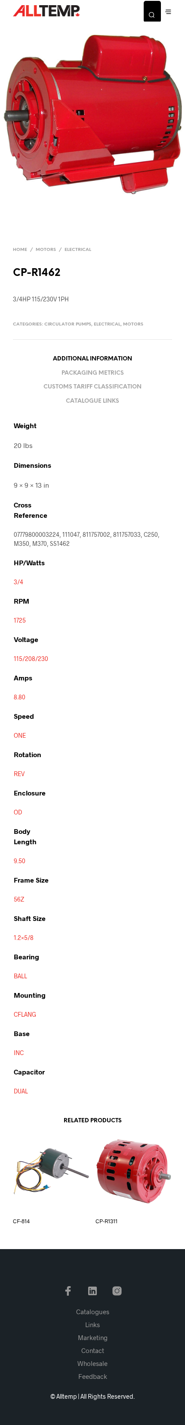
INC (19, 1052)
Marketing (93, 1337)
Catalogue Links (92, 401)
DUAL (21, 1091)
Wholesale (92, 1363)
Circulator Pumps (67, 324)
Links (92, 1324)
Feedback (92, 1376)
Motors (46, 249)
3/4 (18, 582)
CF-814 (21, 1221)
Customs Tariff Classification (92, 387)
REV (19, 773)
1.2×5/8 (24, 937)
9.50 (19, 860)
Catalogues (92, 1311)
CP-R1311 (106, 1221)
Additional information (92, 359)
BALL (20, 976)
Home (20, 249)
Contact (92, 1350)
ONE (20, 735)
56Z (19, 899)
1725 (20, 620)
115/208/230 (31, 658)
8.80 (19, 697)
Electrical (78, 249)
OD (18, 812)
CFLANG (25, 1014)
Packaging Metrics (93, 373)
